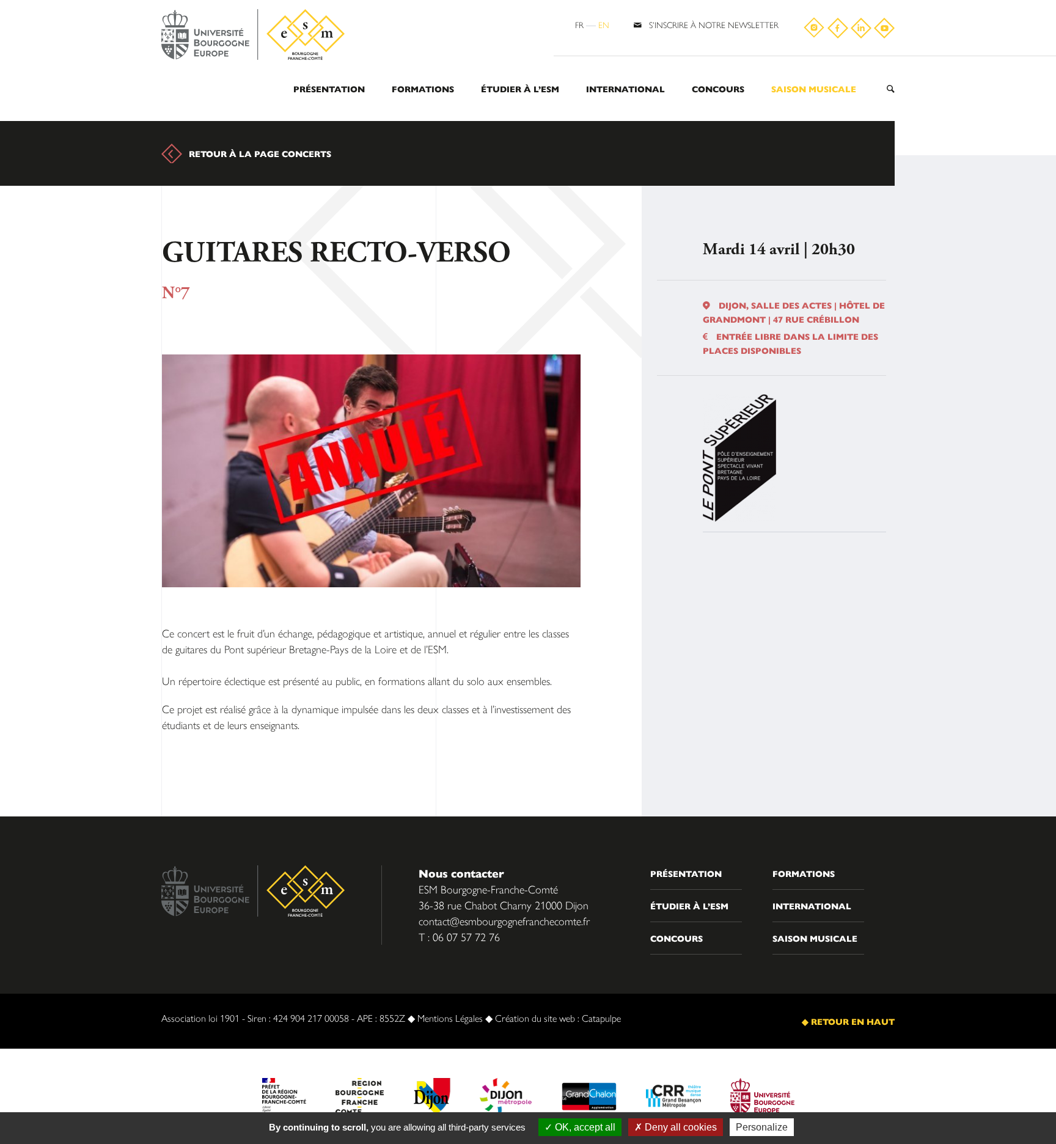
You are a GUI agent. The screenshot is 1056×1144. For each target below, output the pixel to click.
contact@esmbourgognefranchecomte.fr (504, 920)
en (603, 24)
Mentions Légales (450, 1018)
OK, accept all (583, 1127)
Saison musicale (813, 88)
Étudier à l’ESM (520, 88)
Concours (718, 88)
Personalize (762, 1127)
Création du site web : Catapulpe (558, 1018)
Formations (423, 88)
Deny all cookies (679, 1127)
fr (579, 24)
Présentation (329, 88)
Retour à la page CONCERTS (260, 153)
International (625, 88)
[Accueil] (253, 35)
